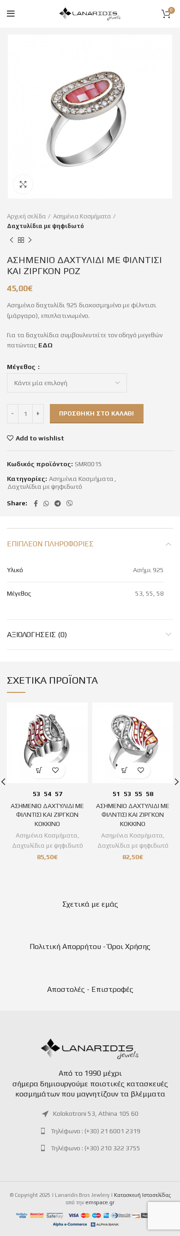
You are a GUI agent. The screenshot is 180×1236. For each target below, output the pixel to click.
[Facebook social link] (36, 504)
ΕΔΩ (45, 345)
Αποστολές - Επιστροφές (90, 989)
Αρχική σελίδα (26, 216)
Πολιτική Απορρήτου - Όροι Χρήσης (90, 946)
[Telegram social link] (58, 504)
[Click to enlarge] (23, 184)
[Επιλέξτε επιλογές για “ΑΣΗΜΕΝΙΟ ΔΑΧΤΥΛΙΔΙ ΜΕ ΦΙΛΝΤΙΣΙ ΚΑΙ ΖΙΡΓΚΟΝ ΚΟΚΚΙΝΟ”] (39, 770)
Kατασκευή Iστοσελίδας (142, 1195)
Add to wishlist (40, 438)
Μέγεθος (22, 366)
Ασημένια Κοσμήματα (82, 216)
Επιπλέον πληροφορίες (50, 543)
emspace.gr (99, 1202)
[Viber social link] (70, 504)
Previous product (11, 240)
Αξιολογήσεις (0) (37, 634)
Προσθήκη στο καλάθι (96, 413)
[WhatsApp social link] (46, 504)
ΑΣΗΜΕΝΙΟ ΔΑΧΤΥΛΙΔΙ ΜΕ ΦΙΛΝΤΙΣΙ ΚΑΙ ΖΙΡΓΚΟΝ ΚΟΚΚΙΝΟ (47, 814)
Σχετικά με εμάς (90, 904)
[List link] (90, 1113)
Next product (30, 240)
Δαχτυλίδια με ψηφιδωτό (45, 226)
